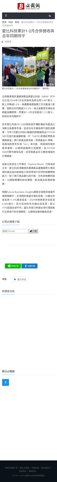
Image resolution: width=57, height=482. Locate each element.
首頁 (4, 22)
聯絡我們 (32, 471)
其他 (17, 22)
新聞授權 (35, 468)
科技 (10, 22)
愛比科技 (21, 279)
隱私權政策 (45, 468)
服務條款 (22, 471)
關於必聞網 (24, 468)
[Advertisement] (28, 335)
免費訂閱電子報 (11, 468)
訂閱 (34, 231)
